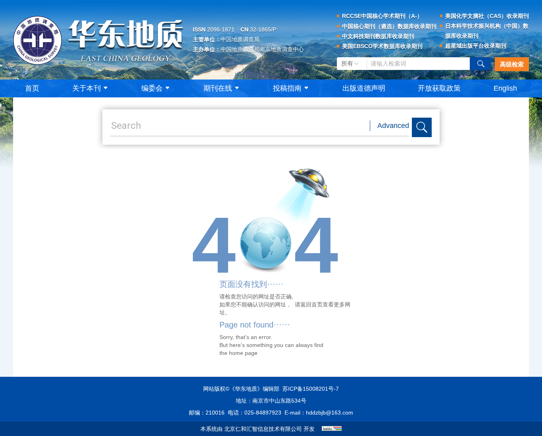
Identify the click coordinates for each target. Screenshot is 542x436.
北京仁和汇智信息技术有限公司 (263, 429)
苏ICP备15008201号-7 (311, 389)
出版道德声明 (363, 88)
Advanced (393, 126)
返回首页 (311, 304)
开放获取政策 (439, 88)
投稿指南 (287, 88)
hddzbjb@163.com (329, 412)
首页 (32, 88)
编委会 (152, 88)
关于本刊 (86, 88)
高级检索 (512, 64)
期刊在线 (218, 88)
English (505, 88)
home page (243, 353)
